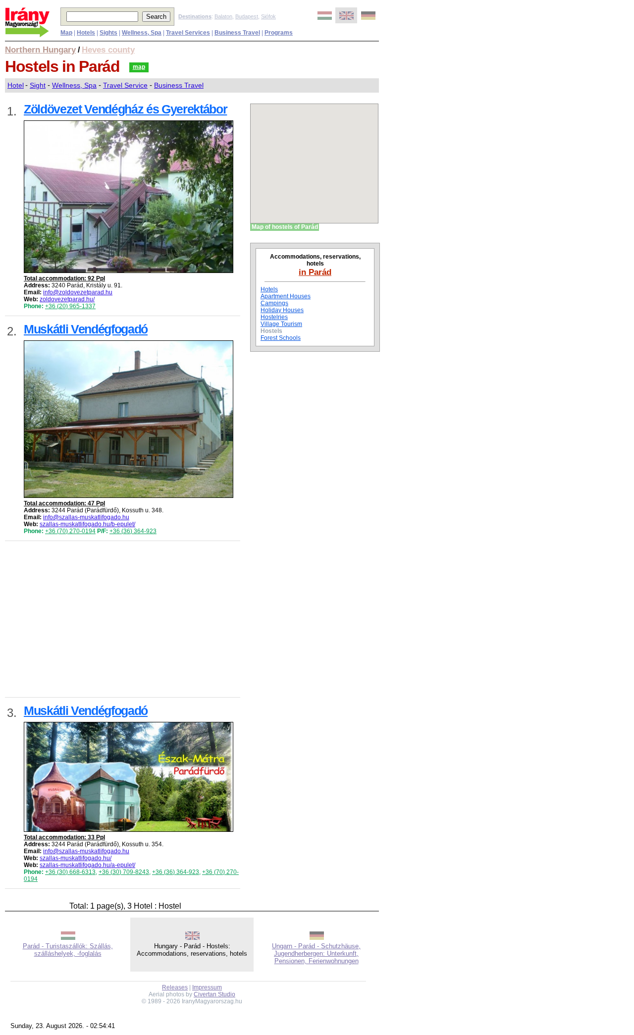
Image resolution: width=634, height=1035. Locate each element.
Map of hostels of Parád (285, 226)
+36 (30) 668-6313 (70, 872)
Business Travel (179, 85)
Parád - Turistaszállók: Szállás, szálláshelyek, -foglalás (68, 949)
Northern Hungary (40, 49)
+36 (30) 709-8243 (124, 872)
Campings (274, 303)
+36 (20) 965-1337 (70, 306)
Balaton (223, 16)
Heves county (108, 49)
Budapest (246, 16)
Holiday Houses (282, 310)
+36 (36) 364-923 (133, 531)
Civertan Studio (214, 994)
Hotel (15, 85)
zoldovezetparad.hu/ (67, 299)
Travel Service (125, 85)
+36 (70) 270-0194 (70, 531)
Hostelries (274, 317)
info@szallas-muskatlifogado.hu (86, 517)
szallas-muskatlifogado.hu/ (75, 858)
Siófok (268, 16)
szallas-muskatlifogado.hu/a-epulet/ (87, 865)
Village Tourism (281, 324)
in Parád (315, 272)
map (139, 66)
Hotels (269, 289)
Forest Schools (281, 337)
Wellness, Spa (74, 85)
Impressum (207, 987)
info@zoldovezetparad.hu (77, 292)
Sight (38, 85)
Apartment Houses (286, 296)
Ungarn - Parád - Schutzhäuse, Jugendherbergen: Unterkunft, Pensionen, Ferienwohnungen (316, 953)
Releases (175, 987)
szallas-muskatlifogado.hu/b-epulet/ (87, 524)
